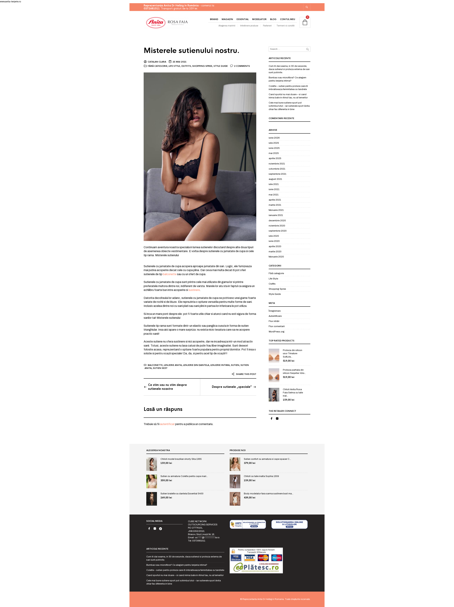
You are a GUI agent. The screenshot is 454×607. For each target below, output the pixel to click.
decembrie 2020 (277, 220)
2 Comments (242, 66)
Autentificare (275, 316)
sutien (235, 365)
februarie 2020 (276, 256)
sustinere (194, 289)
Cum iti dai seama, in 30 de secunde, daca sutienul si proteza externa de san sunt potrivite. (289, 69)
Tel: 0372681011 (196, 540)
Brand (214, 19)
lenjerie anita (173, 365)
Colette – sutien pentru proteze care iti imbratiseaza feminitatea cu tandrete (185, 570)
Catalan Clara (157, 61)
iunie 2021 (274, 189)
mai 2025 (274, 153)
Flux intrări (274, 321)
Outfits (186, 66)
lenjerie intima (220, 365)
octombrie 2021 (277, 169)
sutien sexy (160, 368)
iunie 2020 (274, 241)
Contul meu (287, 19)
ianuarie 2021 (276, 215)
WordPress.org (276, 331)
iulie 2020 (274, 236)
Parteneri (267, 25)
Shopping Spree (202, 66)
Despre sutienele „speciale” (232, 387)
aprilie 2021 (275, 200)
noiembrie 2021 (277, 163)
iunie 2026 (274, 138)
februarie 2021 (276, 210)
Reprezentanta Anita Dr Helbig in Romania (263, 599)
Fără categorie (157, 66)
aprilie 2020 (275, 246)
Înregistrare (275, 311)
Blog (273, 19)
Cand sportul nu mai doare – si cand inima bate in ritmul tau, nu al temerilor (185, 575)
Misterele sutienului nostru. (192, 50)
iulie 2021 (274, 184)
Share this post (246, 374)
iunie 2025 (274, 148)
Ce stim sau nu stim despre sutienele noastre (167, 387)
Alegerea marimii (226, 25)
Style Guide (221, 66)
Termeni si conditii (285, 25)
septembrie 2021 (277, 174)
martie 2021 (275, 205)
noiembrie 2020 (277, 225)
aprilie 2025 (275, 158)
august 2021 (275, 179)
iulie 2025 (274, 143)
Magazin (227, 19)
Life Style (174, 66)
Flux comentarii (277, 326)
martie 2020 (275, 251)
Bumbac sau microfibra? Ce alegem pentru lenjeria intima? (176, 565)
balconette (169, 274)
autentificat (167, 424)
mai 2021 (273, 194)
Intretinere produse (249, 25)
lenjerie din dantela (196, 365)
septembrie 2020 (278, 231)
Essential (243, 19)
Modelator (259, 19)
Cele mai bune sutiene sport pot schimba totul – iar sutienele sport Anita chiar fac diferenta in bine (289, 106)
